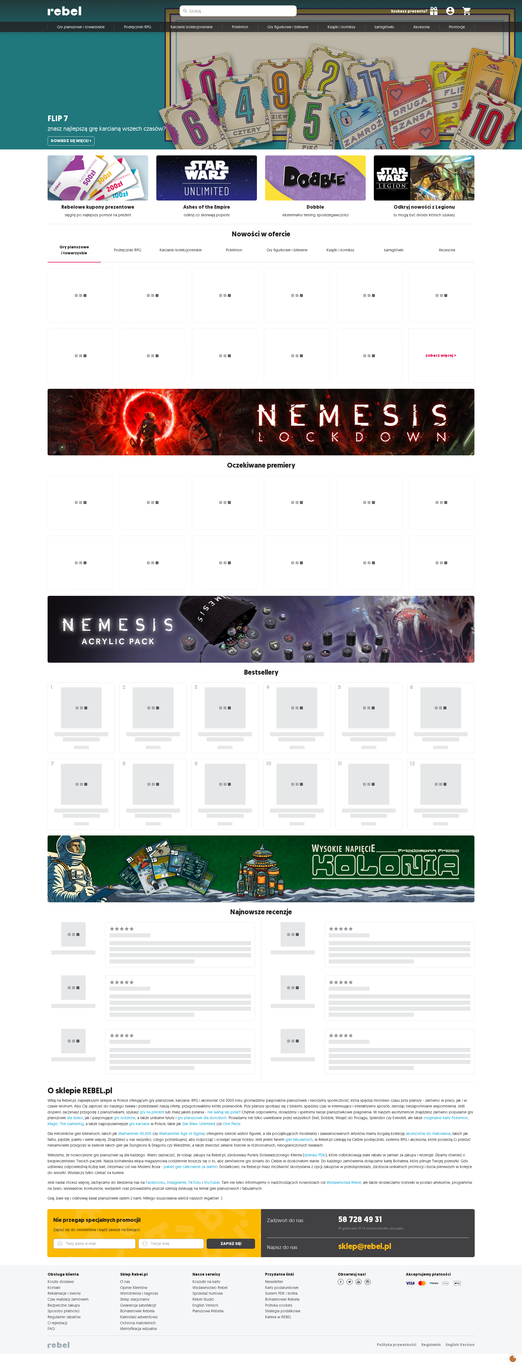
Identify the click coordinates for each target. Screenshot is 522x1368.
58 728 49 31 (360, 1219)
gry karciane (139, 1123)
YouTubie (212, 1182)
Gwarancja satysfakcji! (138, 1305)
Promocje (457, 26)
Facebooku (155, 1182)
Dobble (315, 207)
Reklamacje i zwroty (64, 1293)
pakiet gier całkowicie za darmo (190, 1166)
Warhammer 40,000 (134, 1133)
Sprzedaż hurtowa (207, 1293)
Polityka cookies (278, 1305)
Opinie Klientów (133, 1287)
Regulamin (431, 1344)
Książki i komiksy (341, 26)
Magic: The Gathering (66, 1123)
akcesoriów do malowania (428, 1133)
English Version (205, 1305)
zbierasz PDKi (315, 1155)
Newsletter (274, 1281)
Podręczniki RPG (137, 26)
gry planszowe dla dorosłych (202, 1117)
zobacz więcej (439, 355)
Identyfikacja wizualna (138, 1328)
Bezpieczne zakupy (64, 1305)
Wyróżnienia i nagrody (139, 1293)
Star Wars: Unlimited (198, 1123)
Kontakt (54, 1287)
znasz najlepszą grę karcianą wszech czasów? (107, 128)
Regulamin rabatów (64, 1316)
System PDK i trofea (281, 1293)
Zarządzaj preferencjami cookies (513, 1358)
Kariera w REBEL (278, 1316)
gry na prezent (152, 1112)
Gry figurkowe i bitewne (288, 26)
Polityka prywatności (396, 1344)
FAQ (51, 1328)
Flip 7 (58, 118)
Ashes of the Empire (206, 207)
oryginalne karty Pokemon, (446, 1117)
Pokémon (240, 26)
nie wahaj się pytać (223, 1112)
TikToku (194, 1182)
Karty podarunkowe (282, 1287)
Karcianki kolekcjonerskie (191, 26)
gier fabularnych (299, 1139)
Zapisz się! (230, 1243)
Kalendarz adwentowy (139, 1316)
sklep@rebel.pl (364, 1246)
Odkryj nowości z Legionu (424, 207)
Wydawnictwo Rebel (210, 1287)
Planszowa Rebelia (207, 1310)
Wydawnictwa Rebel (344, 1182)
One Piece (231, 1123)
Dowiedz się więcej (70, 140)
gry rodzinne (124, 1117)
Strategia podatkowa (282, 1310)
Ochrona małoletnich (138, 1322)
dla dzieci (75, 1117)
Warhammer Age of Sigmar (181, 1133)
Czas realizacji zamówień (68, 1299)
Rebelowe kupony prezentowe (97, 207)
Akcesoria (421, 26)
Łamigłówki (384, 26)
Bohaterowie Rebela (137, 1310)
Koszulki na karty (206, 1281)
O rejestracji (57, 1322)
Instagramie (176, 1182)
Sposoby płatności (63, 1310)
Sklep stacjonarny (135, 1299)
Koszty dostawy (61, 1281)
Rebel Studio (203, 1299)
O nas (125, 1281)
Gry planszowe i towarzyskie (81, 26)
